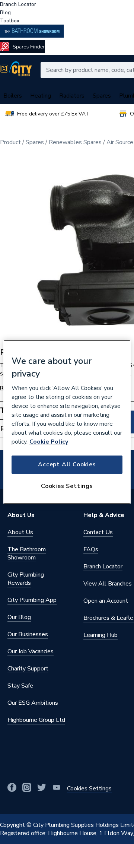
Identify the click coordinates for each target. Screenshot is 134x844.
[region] (67, 422)
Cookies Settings (67, 486)
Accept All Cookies (67, 464)
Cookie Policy (48, 442)
